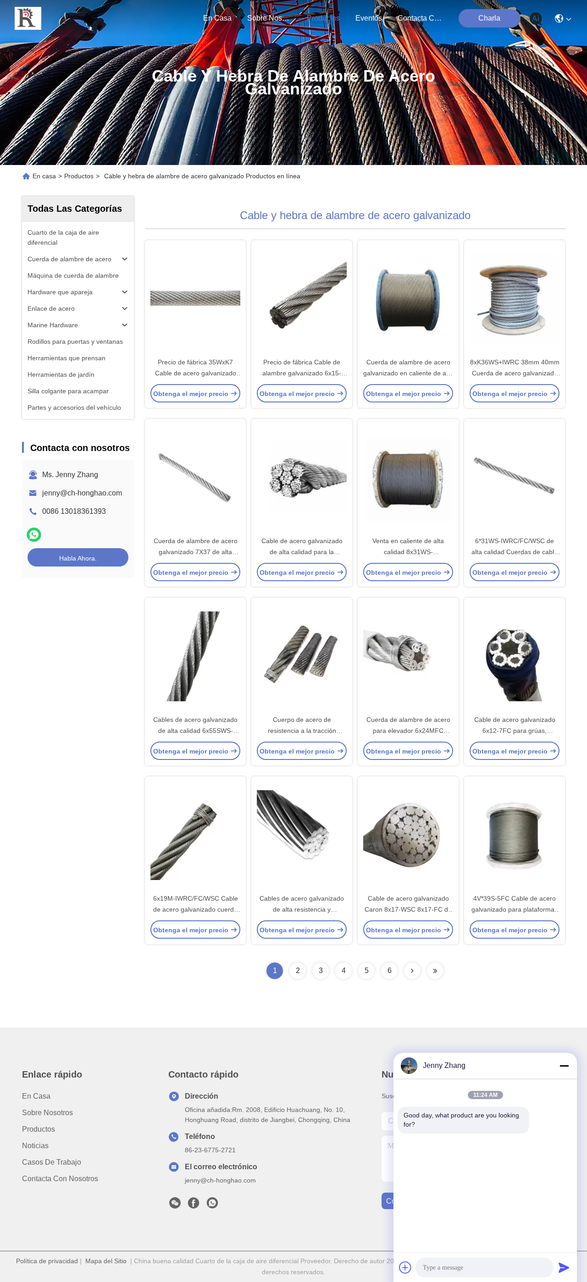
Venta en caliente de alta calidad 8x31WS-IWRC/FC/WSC (408, 552)
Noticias (35, 1146)
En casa (217, 18)
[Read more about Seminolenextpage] (412, 971)
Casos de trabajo (51, 1162)
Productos (79, 176)
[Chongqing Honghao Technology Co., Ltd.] (28, 18)
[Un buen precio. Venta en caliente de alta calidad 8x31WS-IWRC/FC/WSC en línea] (408, 477)
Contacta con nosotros (60, 1179)
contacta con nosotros (420, 18)
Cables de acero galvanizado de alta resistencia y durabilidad (302, 909)
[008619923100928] (212, 1205)
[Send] (564, 1267)
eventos (368, 18)
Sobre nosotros (47, 1113)
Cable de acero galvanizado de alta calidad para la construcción (302, 552)
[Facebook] (193, 1205)
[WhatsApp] (34, 534)
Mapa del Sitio (106, 1261)
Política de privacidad (47, 1261)
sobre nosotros (269, 18)
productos (323, 18)
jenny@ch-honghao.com (82, 493)
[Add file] (405, 1267)
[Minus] (564, 1065)
